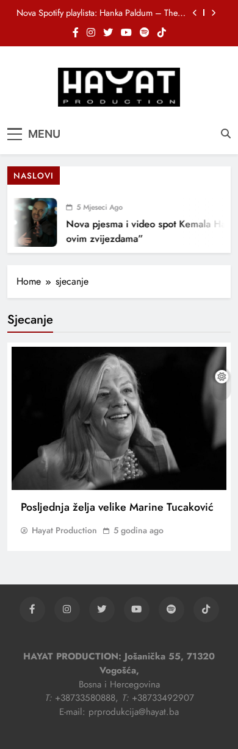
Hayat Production (64, 530)
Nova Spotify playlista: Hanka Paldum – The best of (97, 13)
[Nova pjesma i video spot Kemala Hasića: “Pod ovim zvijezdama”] (28, 222)
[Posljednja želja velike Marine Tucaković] (119, 418)
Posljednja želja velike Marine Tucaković (117, 507)
